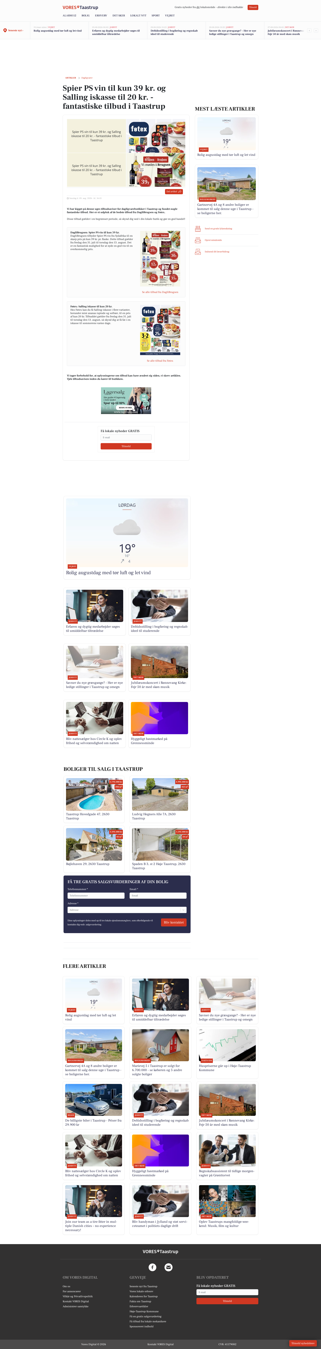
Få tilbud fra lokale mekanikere (148, 1321)
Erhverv (101, 15)
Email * (134, 889)
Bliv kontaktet (174, 922)
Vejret (170, 15)
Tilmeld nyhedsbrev (303, 1343)
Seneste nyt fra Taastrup (143, 1286)
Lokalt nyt (138, 15)
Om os (66, 1286)
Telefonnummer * (78, 889)
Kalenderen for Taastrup (144, 1296)
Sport (156, 15)
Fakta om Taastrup (140, 1301)
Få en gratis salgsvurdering (146, 1316)
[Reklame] (126, 400)
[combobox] (69, 910)
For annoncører (72, 1291)
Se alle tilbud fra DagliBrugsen (160, 292)
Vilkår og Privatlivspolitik (78, 1296)
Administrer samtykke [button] (75, 1306)
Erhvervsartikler (139, 1306)
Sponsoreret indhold (141, 1326)
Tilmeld (253, 7)
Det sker (119, 15)
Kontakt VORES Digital (76, 1301)
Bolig (86, 15)
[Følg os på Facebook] (152, 1267)
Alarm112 (69, 15)
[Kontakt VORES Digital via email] (169, 1267)
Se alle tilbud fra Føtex (160, 360)
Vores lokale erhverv (141, 1291)
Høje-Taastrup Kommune (144, 1311)
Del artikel (172, 191)
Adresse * (73, 903)
